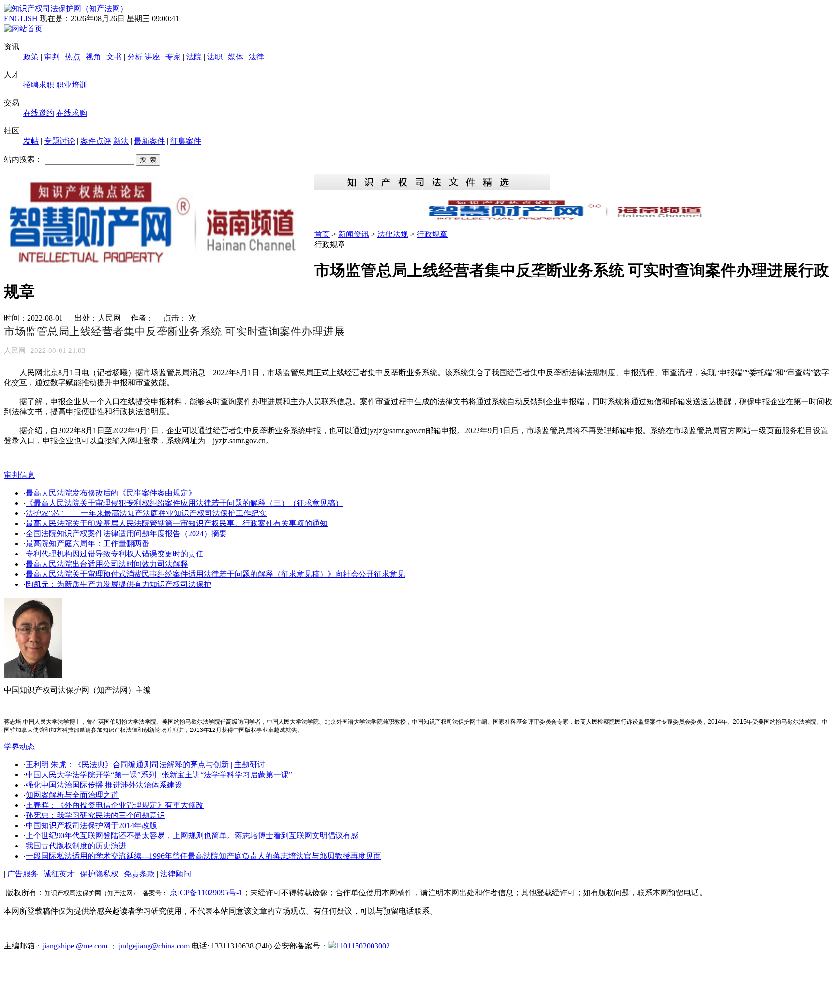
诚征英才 (59, 874)
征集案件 (185, 141)
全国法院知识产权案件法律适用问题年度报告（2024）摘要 (126, 533)
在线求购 (71, 113)
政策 (31, 57)
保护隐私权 (99, 874)
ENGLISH (21, 19)
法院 (194, 57)
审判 (52, 57)
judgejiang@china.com (154, 946)
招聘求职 (38, 85)
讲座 (152, 57)
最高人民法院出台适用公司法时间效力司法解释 (107, 564)
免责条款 (139, 874)
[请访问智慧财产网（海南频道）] (573, 219)
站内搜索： (23, 159)
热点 (72, 57)
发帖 (31, 141)
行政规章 (432, 234)
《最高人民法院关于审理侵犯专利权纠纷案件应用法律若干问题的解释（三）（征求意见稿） (184, 503)
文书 (114, 57)
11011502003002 (363, 946)
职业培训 (71, 85)
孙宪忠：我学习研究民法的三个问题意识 (95, 815)
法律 (256, 57)
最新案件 (149, 141)
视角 (93, 57)
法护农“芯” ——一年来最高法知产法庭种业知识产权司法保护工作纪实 (146, 513)
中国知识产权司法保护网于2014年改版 (91, 825)
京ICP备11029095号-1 (206, 893)
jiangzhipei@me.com (75, 946)
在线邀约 (38, 113)
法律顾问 (175, 874)
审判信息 (19, 475)
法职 (215, 57)
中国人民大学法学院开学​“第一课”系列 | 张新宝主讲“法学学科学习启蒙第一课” (159, 775)
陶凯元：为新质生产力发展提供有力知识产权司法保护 (118, 584)
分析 (135, 57)
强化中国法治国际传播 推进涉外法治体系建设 (104, 785)
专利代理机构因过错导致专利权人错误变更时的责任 (115, 554)
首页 (322, 234)
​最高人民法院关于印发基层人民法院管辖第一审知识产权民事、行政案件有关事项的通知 (177, 523)
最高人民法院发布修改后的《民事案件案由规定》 (111, 493)
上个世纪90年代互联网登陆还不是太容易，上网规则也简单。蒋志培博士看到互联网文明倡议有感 (192, 836)
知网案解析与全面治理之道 (72, 795)
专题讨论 (59, 141)
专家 (173, 57)
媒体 (235, 57)
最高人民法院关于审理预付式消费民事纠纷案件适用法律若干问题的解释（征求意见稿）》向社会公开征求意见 (215, 574)
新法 (121, 141)
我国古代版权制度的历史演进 (76, 846)
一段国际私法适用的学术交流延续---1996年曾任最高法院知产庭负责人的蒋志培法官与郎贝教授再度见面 (203, 856)
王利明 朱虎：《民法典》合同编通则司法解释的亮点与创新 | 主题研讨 (145, 764)
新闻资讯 (353, 234)
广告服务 (22, 874)
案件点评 (95, 141)
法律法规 (392, 234)
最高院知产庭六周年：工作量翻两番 (87, 544)
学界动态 (19, 747)
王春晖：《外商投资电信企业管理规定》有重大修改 (115, 805)
